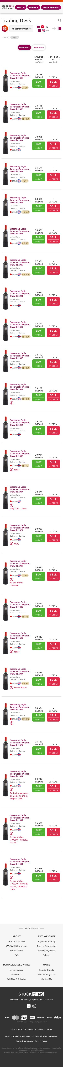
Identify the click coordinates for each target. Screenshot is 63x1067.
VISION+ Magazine (46, 974)
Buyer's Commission (46, 946)
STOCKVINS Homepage (16, 946)
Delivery (46, 955)
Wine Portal (51, 7)
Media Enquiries (45, 1029)
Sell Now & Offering (16, 979)
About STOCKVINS (16, 941)
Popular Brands (46, 969)
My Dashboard (16, 969)
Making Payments (46, 950)
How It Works (16, 950)
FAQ (17, 955)
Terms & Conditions (24, 1040)
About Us (32, 1029)
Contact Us (46, 979)
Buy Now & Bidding (46, 941)
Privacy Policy (41, 1040)
